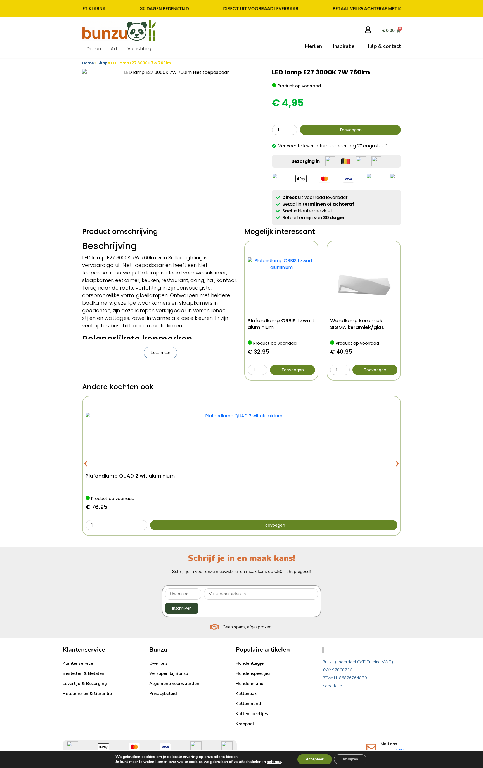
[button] (160, 352)
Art (114, 48)
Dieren (93, 48)
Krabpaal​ (245, 724)
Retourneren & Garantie (87, 694)
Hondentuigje (250, 663)
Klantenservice (78, 663)
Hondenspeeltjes (253, 673)
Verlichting (139, 48)
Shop (102, 63)
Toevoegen (350, 130)
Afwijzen (350, 759)
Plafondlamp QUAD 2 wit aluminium (130, 475)
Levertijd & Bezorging (85, 683)
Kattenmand (248, 704)
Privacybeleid (163, 694)
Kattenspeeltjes (252, 714)
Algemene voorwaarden (174, 683)
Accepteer (314, 759)
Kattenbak (246, 694)
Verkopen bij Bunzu (168, 673)
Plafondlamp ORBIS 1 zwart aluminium (281, 324)
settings (274, 761)
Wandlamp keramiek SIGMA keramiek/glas (357, 324)
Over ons (158, 663)
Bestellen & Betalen (83, 673)
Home (88, 63)
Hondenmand (250, 683)
